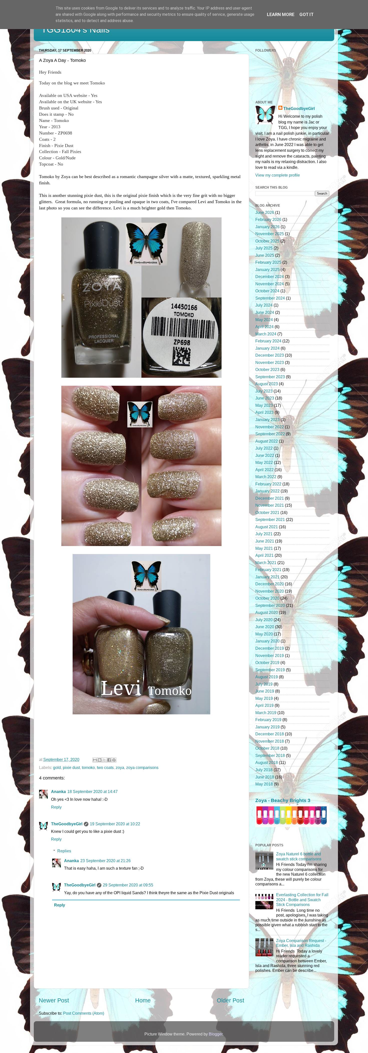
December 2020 (269, 584)
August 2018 (266, 762)
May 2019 (264, 698)
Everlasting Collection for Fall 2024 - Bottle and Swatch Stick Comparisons (302, 899)
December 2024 (269, 276)
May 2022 (264, 462)
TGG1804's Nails (75, 29)
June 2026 (264, 212)
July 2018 (264, 769)
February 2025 (268, 262)
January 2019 (267, 727)
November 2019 (269, 655)
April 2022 (264, 469)
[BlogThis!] (99, 759)
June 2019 (264, 691)
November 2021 (269, 505)
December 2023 (269, 355)
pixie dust (71, 767)
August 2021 (266, 526)
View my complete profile (277, 175)
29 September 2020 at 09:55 (128, 885)
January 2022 (267, 491)
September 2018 (270, 755)
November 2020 (269, 591)
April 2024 (264, 326)
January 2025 (267, 269)
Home (143, 1000)
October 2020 (267, 598)
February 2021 (268, 569)
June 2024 (264, 312)
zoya (120, 767)
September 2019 (270, 670)
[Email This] (94, 759)
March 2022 (265, 476)
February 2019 (268, 719)
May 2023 (264, 405)
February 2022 (268, 484)
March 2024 (265, 334)
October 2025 (267, 241)
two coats (105, 767)
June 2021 (264, 541)
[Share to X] (104, 759)
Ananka (58, 791)
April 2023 (264, 412)
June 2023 (264, 398)
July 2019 (264, 684)
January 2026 (267, 226)
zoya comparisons (142, 767)
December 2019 (269, 648)
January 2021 (267, 577)
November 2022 (269, 427)
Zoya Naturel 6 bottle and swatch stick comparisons (298, 856)
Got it (306, 14)
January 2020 (267, 641)
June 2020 (264, 626)
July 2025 (264, 248)
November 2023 (269, 362)
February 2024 (268, 341)
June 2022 (264, 455)
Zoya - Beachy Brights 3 (282, 800)
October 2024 (267, 291)
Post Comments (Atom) (83, 1013)
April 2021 (264, 555)
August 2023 (266, 383)
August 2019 (266, 677)
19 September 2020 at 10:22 (115, 824)
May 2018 (264, 784)
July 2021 (264, 534)
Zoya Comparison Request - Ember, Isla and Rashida (301, 943)
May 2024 (264, 319)
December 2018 (269, 734)
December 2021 (269, 498)
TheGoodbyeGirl (66, 824)
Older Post (230, 1000)
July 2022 (264, 448)
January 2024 (267, 348)
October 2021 (267, 512)
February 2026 (268, 219)
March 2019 (265, 712)
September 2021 (270, 519)
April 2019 (264, 705)
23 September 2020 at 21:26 (105, 860)
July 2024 (264, 305)
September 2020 (270, 605)
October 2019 (267, 662)
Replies (64, 851)
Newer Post (54, 1000)
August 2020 (266, 612)
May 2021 (264, 548)
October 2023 (267, 369)
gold (57, 767)
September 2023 (270, 376)
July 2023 (264, 391)
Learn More (280, 14)
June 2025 (264, 255)
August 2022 (266, 441)
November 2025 (269, 233)
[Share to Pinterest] (113, 759)
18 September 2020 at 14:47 (92, 791)
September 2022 (270, 434)
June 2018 (264, 777)
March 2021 (265, 562)
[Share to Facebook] (109, 759)
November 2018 (269, 741)
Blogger (216, 1034)
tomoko (88, 767)
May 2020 (264, 634)
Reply (56, 807)
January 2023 (267, 419)
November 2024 (269, 284)
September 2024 (270, 298)
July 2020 (264, 619)
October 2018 (267, 748)
